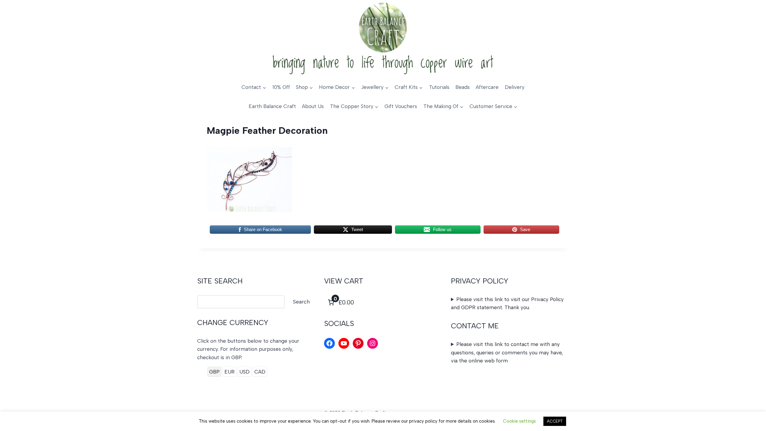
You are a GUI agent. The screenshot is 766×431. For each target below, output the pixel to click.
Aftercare (487, 87)
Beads (462, 87)
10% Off (281, 87)
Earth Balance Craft (272, 106)
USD (244, 372)
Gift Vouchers (400, 106)
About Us (313, 106)
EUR (229, 372)
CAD (259, 372)
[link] (340, 302)
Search (301, 301)
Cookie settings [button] (519, 421)
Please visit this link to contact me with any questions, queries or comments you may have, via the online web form (507, 352)
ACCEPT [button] (555, 421)
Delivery (515, 87)
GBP (214, 372)
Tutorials (439, 87)
